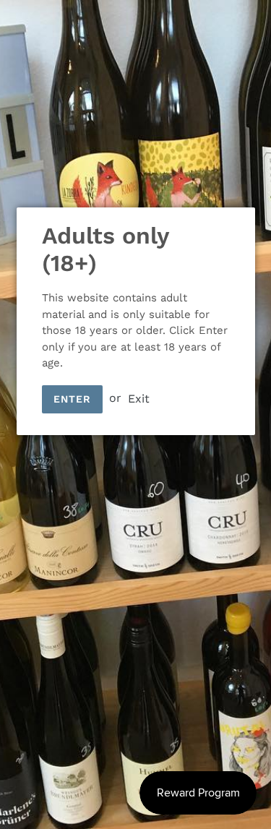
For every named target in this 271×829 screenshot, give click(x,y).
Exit (139, 398)
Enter (72, 399)
